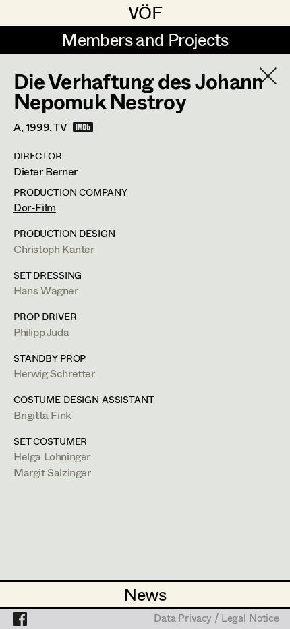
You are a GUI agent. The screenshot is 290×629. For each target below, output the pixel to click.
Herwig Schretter (54, 372)
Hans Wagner (45, 289)
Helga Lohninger (51, 455)
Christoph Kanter (53, 248)
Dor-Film (34, 206)
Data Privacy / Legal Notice (216, 619)
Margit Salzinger (52, 472)
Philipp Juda (41, 331)
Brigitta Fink (42, 414)
